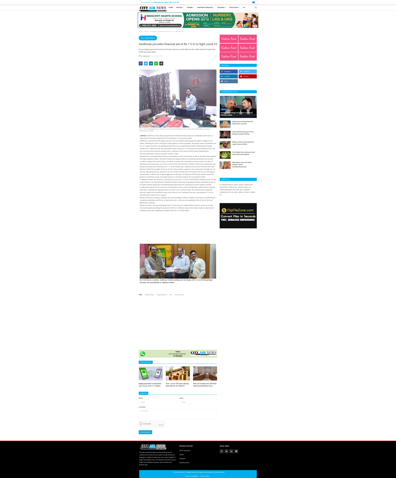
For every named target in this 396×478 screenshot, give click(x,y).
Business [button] (221, 7)
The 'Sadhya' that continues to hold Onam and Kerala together (243, 153)
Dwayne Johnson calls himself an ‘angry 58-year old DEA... (243, 143)
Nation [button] (179, 7)
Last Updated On (160, 2)
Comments (143, 393)
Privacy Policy (205, 476)
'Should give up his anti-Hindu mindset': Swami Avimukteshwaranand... (242, 165)
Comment (142, 407)
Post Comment (145, 432)
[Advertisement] (178, 229)
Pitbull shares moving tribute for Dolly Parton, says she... (242, 123)
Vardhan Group (149, 295)
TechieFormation (219, 472)
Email (181, 398)
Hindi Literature (184, 450)
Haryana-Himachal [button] (205, 7)
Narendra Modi (179, 295)
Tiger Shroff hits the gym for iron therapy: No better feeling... (242, 133)
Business (146, 31)
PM (171, 295)
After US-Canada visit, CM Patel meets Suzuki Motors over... (204, 385)
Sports (181, 455)
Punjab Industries (162, 295)
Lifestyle (182, 459)
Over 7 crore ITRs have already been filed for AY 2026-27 (177, 385)
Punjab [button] (190, 7)
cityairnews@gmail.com (228, 190)
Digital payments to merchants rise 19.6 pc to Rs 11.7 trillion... (150, 385)
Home (171, 7)
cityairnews (146, 56)
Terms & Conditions (192, 476)
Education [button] (233, 7)
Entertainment (184, 463)
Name (141, 398)
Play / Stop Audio (147, 38)
